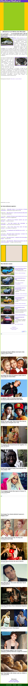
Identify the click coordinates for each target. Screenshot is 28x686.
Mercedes (13, 78)
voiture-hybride (20, 324)
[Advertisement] (14, 16)
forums (14, 684)
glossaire (20, 684)
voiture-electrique (21, 273)
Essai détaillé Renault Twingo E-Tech (19, 298)
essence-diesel (18, 78)
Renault (16, 303)
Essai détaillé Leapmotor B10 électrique (20, 288)
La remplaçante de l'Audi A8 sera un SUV (16, 230)
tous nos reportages (14, 681)
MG (15, 324)
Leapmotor (17, 293)
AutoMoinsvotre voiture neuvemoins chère (14, 328)
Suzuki (16, 314)
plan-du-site (8, 684)
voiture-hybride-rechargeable (19, 283)
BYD (16, 282)
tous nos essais (14, 680)
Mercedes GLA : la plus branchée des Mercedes (17, 212)
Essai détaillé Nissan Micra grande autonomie (21, 269)
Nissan (16, 273)
